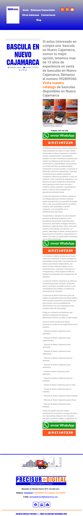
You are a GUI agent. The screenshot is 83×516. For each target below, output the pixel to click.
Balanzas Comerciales (43, 10)
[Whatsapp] (62, 9)
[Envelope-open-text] (41, 504)
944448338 (28, 493)
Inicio (26, 10)
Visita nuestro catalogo (53, 85)
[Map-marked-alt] (72, 9)
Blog (38, 20)
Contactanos (48, 15)
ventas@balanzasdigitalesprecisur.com (43, 497)
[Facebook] (35, 504)
